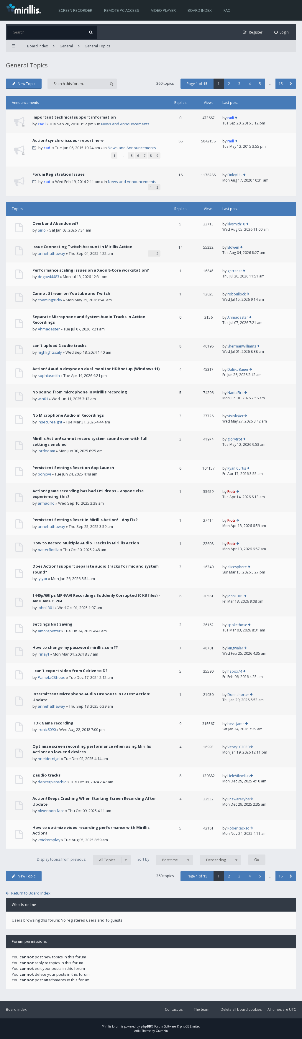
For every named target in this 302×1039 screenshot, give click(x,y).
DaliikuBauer (238, 369)
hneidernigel (49, 758)
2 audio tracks (46, 775)
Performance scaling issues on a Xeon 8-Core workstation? (90, 270)
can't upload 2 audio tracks (59, 345)
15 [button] (281, 83)
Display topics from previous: (76, 859)
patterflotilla (49, 549)
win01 (43, 398)
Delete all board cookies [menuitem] (241, 1009)
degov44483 (48, 276)
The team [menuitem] (201, 1009)
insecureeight (50, 422)
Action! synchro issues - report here (68, 140)
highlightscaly (50, 352)
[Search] (90, 32)
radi (42, 124)
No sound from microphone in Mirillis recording (79, 392)
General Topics (97, 46)
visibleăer (235, 415)
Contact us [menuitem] (174, 1009)
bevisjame (235, 723)
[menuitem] (281, 32)
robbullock (236, 294)
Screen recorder (75, 10)
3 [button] (239, 83)
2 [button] (229, 83)
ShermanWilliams (241, 346)
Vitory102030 (238, 746)
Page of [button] (197, 83)
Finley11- (234, 174)
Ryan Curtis (236, 468)
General (66, 46)
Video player (163, 10)
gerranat (234, 270)
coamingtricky (50, 299)
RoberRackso (238, 828)
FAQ (227, 10)
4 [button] (250, 83)
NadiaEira (235, 392)
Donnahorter (238, 694)
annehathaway (51, 253)
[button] (291, 84)
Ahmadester (49, 329)
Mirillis (106, 1026)
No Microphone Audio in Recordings (68, 415)
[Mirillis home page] (25, 8)
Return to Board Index (30, 893)
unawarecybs (238, 799)
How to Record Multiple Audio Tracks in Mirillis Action (85, 543)
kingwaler (235, 648)
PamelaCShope (51, 677)
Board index (200, 10)
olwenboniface (51, 810)
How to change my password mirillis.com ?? (75, 647)
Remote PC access (121, 10)
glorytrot (234, 439)
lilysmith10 (236, 224)
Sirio (42, 230)
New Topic (26, 83)
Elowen (233, 247)
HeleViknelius (238, 775)
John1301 (46, 607)
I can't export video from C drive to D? (70, 670)
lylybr (42, 578)
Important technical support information (74, 117)
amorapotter (49, 631)
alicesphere (237, 566)
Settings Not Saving (52, 624)
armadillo (46, 503)
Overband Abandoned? (55, 223)
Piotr (231, 491)
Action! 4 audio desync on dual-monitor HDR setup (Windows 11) (96, 368)
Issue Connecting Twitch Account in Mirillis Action (82, 246)
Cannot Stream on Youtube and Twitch (71, 293)
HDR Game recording (52, 723)
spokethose (237, 624)
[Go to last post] (236, 118)
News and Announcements (125, 124)
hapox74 (234, 671)
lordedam (46, 450)
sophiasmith (49, 375)
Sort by (157, 859)
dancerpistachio (52, 781)
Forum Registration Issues (58, 174)
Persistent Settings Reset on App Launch (73, 467)
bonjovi (44, 474)
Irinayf (43, 654)
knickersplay (49, 839)
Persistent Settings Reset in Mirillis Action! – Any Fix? (85, 519)
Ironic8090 (47, 729)
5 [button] (260, 83)
